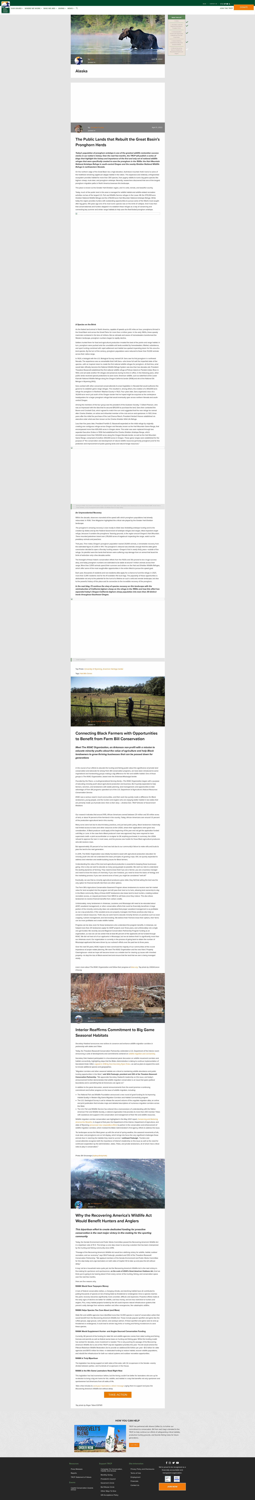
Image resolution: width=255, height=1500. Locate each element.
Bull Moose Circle (107, 1487)
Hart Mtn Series (86, 673)
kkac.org (134, 967)
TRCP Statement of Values (81, 1477)
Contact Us (213, 3)
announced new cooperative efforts (103, 1125)
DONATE (244, 7)
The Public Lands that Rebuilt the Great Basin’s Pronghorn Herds (176, 26)
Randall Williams (97, 1018)
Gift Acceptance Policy (109, 1495)
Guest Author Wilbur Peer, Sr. (102, 721)
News (70, 8)
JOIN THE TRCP (226, 8)
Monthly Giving (106, 1475)
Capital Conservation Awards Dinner (82, 1489)
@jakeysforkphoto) (100, 1155)
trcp (92, 59)
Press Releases (76, 1469)
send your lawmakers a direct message (108, 1386)
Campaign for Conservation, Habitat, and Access (111, 1470)
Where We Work (33, 8)
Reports (74, 1473)
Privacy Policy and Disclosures (142, 1469)
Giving (61, 8)
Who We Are (49, 8)
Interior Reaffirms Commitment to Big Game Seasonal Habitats (176, 42)
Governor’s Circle (107, 1483)
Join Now (172, 1486)
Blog (204, 3)
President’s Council (108, 1479)
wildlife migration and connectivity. (142, 1054)
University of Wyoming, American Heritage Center (103, 669)
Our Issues (16, 8)
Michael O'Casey (97, 127)
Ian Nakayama (96, 1203)
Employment (135, 1477)
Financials (134, 1481)
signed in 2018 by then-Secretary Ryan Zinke (112, 1064)
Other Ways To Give (108, 1491)
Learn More (134, 1445)
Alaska (177, 21)
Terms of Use (136, 1473)
